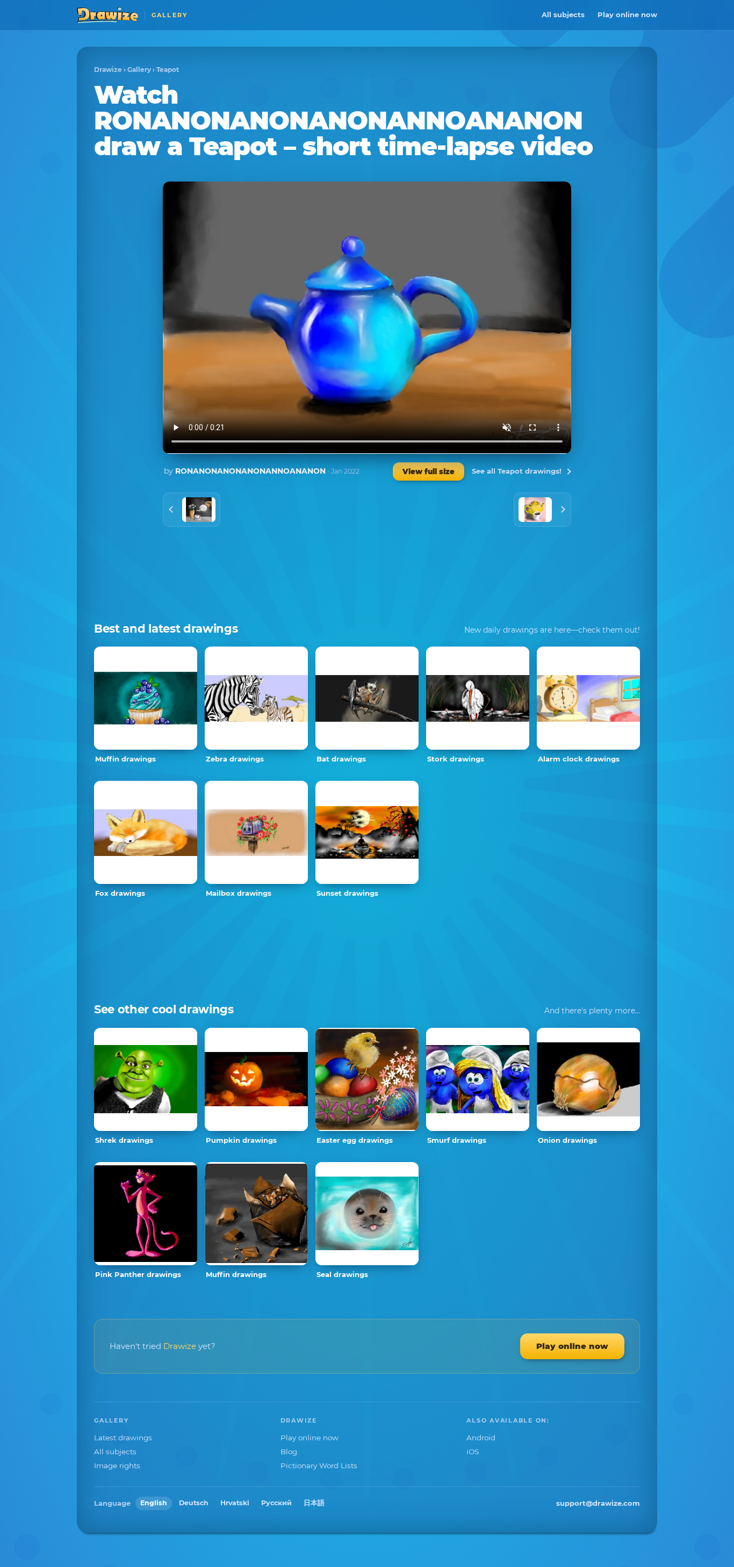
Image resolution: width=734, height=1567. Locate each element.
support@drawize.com (598, 1503)
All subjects (563, 14)
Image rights (117, 1465)
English (153, 1503)
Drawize (108, 70)
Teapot (167, 70)
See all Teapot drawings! (517, 471)
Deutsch (193, 1503)
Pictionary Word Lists (318, 1465)
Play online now (627, 14)
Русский (276, 1503)
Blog (288, 1451)
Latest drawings (123, 1437)
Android (480, 1437)
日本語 (314, 1503)
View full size (428, 471)
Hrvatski (234, 1503)
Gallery (139, 70)
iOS (472, 1451)
